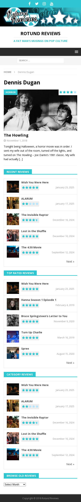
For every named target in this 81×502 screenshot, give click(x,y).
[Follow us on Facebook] (29, 4)
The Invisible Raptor (34, 215)
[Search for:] (40, 60)
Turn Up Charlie (31, 332)
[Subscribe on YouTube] (51, 4)
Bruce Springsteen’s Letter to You (44, 316)
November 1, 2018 (17, 140)
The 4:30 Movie (31, 247)
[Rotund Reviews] (40, 24)
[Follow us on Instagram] (44, 4)
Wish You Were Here (35, 182)
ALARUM (27, 198)
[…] (21, 159)
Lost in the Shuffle (33, 231)
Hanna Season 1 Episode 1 (38, 300)
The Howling (16, 135)
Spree (25, 348)
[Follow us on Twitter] (37, 4)
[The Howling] (40, 110)
